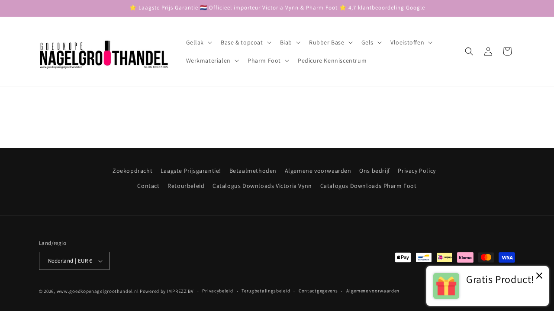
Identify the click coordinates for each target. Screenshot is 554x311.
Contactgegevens (318, 291)
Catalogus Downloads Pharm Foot (368, 186)
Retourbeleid (185, 186)
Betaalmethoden (253, 171)
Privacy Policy (416, 171)
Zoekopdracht (132, 171)
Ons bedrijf (374, 171)
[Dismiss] (539, 276)
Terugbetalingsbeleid (266, 291)
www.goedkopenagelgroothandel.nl (98, 291)
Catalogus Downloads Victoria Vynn (262, 186)
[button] (198, 42)
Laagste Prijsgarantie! (191, 171)
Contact (148, 186)
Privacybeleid (217, 291)
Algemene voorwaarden (318, 171)
